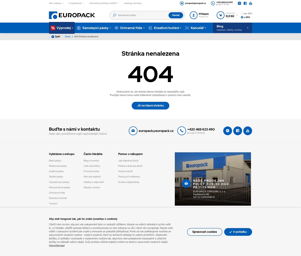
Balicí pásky (55, 160)
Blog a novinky (91, 160)
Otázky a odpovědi (94, 182)
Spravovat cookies (204, 232)
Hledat (176, 15)
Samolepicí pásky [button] (95, 28)
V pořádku (239, 232)
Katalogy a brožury (133, 3)
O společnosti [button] (75, 3)
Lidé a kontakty (92, 166)
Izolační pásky (56, 171)
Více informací (57, 245)
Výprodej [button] (64, 28)
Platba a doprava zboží (130, 166)
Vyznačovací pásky (59, 182)
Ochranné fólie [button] (131, 28)
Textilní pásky (56, 176)
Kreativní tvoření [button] (166, 28)
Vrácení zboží (125, 171)
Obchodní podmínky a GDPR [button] (103, 3)
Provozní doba (91, 171)
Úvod (68, 36)
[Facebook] (245, 3)
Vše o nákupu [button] (55, 3)
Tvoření (53, 203)
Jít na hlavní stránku (150, 105)
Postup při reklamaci (129, 176)
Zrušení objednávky (128, 182)
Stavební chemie (58, 198)
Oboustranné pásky (59, 187)
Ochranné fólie (57, 192)
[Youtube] (250, 3)
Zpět (57, 36)
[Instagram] (239, 3)
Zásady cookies (92, 187)
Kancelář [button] (197, 28)
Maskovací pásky (58, 166)
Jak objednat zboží (128, 160)
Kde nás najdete (92, 176)
